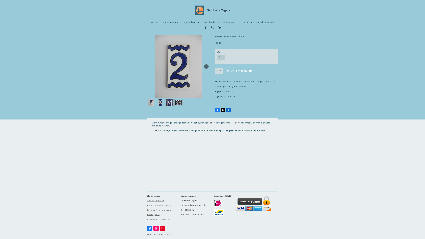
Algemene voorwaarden (159, 219)
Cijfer (219, 52)
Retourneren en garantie (159, 205)
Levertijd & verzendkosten (159, 210)
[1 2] (219, 71)
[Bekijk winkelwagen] (219, 28)
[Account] (205, 28)
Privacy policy (153, 215)
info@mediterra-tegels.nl (193, 205)
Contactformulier (155, 200)
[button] (151, 103)
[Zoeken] (212, 27)
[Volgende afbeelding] (206, 66)
